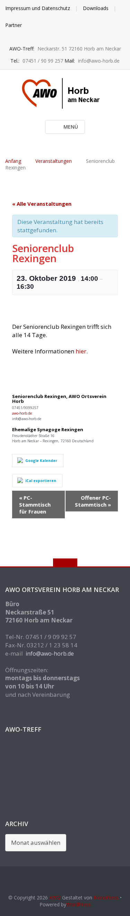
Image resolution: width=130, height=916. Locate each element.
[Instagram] (65, 38)
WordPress (78, 904)
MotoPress (106, 897)
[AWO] (65, 93)
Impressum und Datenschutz (37, 8)
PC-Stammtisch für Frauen (35, 504)
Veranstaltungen (53, 161)
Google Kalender (41, 460)
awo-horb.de (22, 413)
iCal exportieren (40, 480)
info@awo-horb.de (50, 653)
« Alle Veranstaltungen (41, 203)
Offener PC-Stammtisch (93, 501)
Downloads (96, 8)
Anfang (13, 161)
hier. (82, 351)
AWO (55, 897)
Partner (13, 25)
